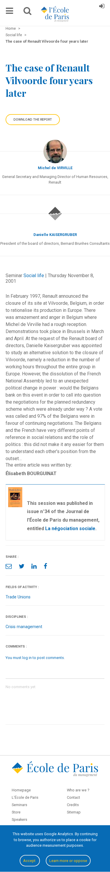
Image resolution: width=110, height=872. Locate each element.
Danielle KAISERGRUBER (55, 234)
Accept (29, 860)
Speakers (19, 819)
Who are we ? (78, 790)
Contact (73, 797)
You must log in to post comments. (35, 657)
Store (16, 812)
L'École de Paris (25, 797)
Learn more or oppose (68, 860)
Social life (33, 275)
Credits (73, 805)
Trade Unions (18, 597)
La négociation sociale (70, 528)
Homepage (21, 790)
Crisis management (24, 626)
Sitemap (74, 812)
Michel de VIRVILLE (55, 168)
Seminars (19, 805)
